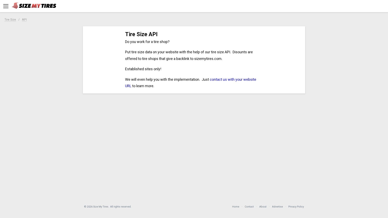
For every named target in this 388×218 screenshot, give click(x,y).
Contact (249, 206)
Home (235, 206)
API (24, 19)
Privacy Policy (296, 206)
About (263, 206)
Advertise (277, 206)
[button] (6, 6)
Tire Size (10, 19)
